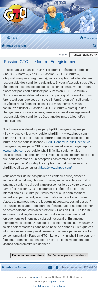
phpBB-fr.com (56, 281)
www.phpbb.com (14, 150)
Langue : (63, 54)
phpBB (37, 277)
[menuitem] (12, 38)
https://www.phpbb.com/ (55, 167)
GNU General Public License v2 (68, 142)
